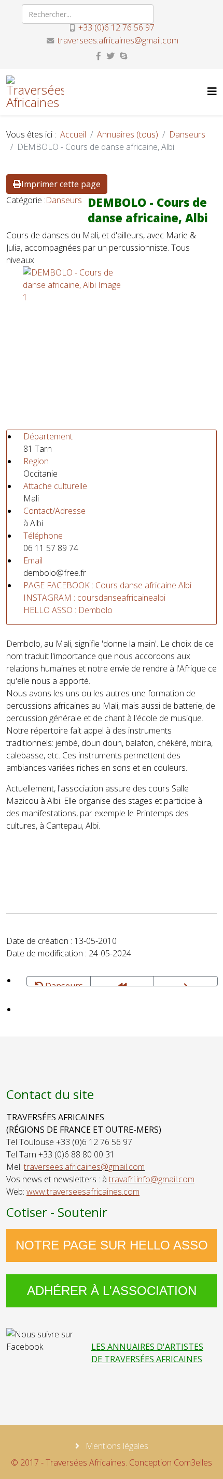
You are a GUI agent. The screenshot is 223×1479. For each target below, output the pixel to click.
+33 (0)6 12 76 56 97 (116, 27)
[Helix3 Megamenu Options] (212, 91)
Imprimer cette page (61, 184)
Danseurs (187, 134)
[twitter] (110, 56)
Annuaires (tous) (127, 134)
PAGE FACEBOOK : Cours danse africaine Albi (107, 585)
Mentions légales (115, 1446)
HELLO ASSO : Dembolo (68, 610)
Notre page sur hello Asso (112, 1245)
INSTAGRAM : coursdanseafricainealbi (94, 597)
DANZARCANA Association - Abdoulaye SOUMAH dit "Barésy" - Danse (122, 981)
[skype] (123, 56)
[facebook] (98, 56)
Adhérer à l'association (112, 1291)
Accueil (73, 134)
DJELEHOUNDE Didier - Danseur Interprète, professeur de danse (185, 981)
